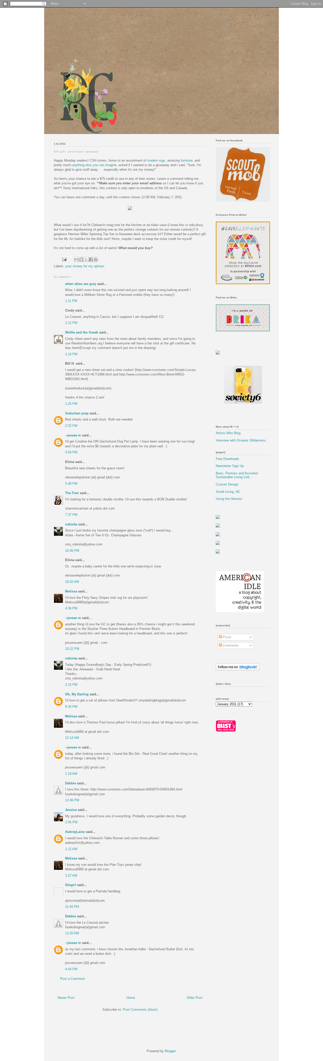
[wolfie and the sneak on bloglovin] (237, 669)
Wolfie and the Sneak (81, 332)
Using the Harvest (229, 499)
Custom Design (227, 484)
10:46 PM (72, 550)
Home (130, 998)
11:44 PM (72, 907)
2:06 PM (71, 822)
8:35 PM (71, 707)
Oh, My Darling (77, 694)
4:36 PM (71, 608)
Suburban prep (77, 413)
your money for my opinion (84, 266)
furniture (187, 160)
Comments (230, 645)
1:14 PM (71, 354)
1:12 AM (71, 849)
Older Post (194, 998)
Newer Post (66, 998)
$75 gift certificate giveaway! (76, 151)
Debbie (70, 783)
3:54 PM (71, 452)
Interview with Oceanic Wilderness (241, 440)
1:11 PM (71, 301)
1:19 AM (71, 774)
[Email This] (76, 259)
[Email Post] (64, 259)
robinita (71, 524)
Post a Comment (72, 979)
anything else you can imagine (94, 165)
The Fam (72, 493)
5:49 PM (71, 483)
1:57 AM (71, 875)
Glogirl (70, 885)
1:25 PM (71, 404)
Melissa (71, 591)
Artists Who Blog (228, 433)
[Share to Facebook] (90, 259)
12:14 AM (72, 738)
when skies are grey (80, 284)
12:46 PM (72, 800)
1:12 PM (71, 323)
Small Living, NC (228, 492)
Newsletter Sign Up (230, 466)
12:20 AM (72, 933)
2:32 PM (71, 426)
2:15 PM (71, 685)
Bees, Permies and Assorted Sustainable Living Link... (237, 475)
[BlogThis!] (81, 259)
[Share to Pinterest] (95, 259)
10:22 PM (72, 649)
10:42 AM (72, 582)
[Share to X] (86, 259)
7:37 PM (71, 515)
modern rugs (156, 160)
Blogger (170, 1051)
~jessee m (73, 435)
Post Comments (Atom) (140, 1009)
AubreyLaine (75, 832)
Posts (226, 637)
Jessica (71, 810)
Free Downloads (227, 459)
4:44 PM (71, 969)
